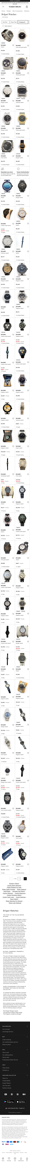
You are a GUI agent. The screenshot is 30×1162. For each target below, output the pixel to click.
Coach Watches (21, 897)
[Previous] (10, 878)
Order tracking (6, 1040)
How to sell (5, 1052)
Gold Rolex (7, 891)
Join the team (6, 1085)
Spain (26, 1152)
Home (3, 11)
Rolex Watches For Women (14, 901)
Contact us (5, 1070)
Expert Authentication (23, 172)
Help (3, 1065)
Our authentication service (10, 1042)
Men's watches (7, 1003)
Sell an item (5, 1057)
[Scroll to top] (25, 878)
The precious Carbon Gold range (12, 1012)
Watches (26, 11)
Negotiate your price (7, 172)
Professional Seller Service (10, 1060)
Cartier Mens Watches (14, 886)
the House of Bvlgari (10, 919)
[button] (27, 7)
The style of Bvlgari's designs (10, 956)
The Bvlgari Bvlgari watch (10, 1011)
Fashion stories (6, 1088)
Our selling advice (7, 1055)
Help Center (5, 1068)
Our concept (6, 1029)
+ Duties (7, 231)
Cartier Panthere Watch (14, 895)
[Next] (19, 878)
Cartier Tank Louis (8, 897)
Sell (3, 1049)
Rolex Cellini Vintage (8, 889)
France (3, 1152)
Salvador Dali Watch (18, 891)
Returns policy (6, 1044)
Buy (3, 1036)
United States (16, 1152)
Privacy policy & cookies (14, 1112)
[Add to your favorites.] (13, 45)
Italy (15, 1153)
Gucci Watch (14, 899)
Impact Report (6, 1083)
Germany (22, 1152)
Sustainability (6, 1081)
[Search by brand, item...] (3, 6)
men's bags (23, 994)
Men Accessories (17, 11)
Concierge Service (7, 1032)
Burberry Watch (14, 884)
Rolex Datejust (21, 889)
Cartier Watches (8, 893)
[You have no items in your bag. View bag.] (27, 7)
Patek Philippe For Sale (14, 887)
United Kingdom (9, 1152)
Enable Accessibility (15, 1)
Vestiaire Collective (9, 1075)
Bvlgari (9, 11)
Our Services (6, 1026)
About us (5, 1078)
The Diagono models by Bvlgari (12, 1014)
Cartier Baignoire (20, 893)
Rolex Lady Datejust (15, 903)
